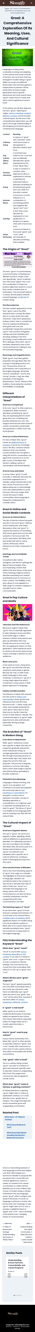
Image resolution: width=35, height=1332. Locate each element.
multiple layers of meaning (14, 918)
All (11, 8)
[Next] (25, 1275)
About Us (8, 1326)
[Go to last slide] (9, 1275)
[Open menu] (3, 3)
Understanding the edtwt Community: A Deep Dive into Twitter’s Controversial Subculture (26, 1233)
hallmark (23, 297)
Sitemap (17, 1328)
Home (7, 8)
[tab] (14, 1295)
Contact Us (16, 1326)
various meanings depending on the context (15, 954)
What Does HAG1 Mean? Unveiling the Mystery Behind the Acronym (17, 1135)
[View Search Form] (31, 3)
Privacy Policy (25, 1326)
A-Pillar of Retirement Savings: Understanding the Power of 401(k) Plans (9, 1232)
